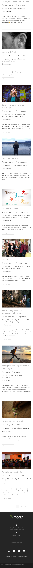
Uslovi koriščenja (22, 556)
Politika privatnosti (11, 556)
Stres (16, 116)
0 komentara (7, 11)
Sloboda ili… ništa (10, 208)
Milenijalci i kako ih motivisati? (16, 1)
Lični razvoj (26, 165)
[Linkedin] (19, 551)
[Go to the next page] (29, 506)
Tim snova (6, 259)
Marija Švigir (7, 372)
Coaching (10, 59)
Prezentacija (9, 116)
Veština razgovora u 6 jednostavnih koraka (12, 311)
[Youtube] (24, 551)
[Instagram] (9, 551)
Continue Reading (8, 25)
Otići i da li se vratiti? (11, 158)
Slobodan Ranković (8, 5)
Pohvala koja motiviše (12, 472)
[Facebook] (14, 551)
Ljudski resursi (21, 8)
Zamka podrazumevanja (13, 421)
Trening (21, 116)
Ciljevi (5, 8)
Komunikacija (12, 8)
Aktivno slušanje (9, 52)
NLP (17, 217)
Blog (4, 59)
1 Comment (6, 380)
